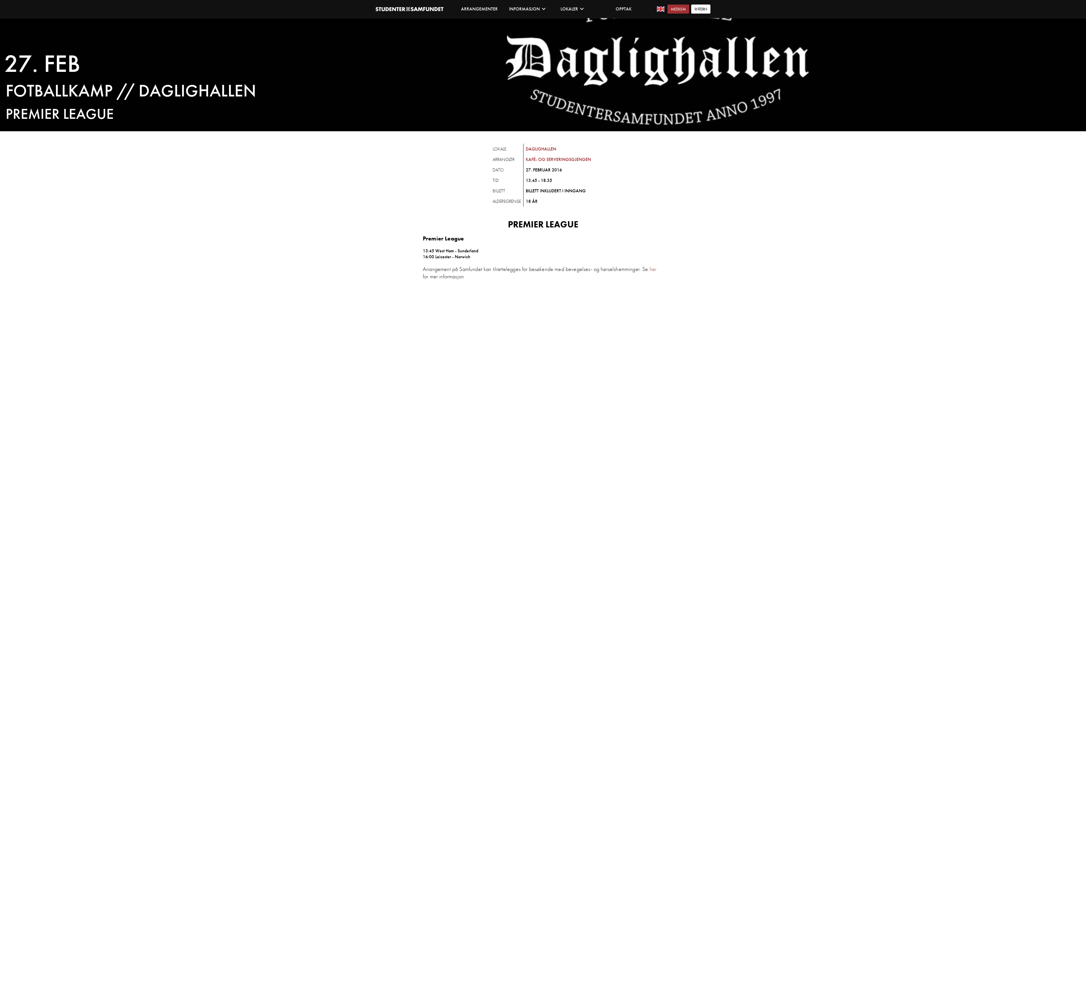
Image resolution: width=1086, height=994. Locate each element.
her (653, 269)
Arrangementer (479, 9)
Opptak (624, 9)
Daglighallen (541, 149)
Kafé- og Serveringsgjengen (558, 159)
